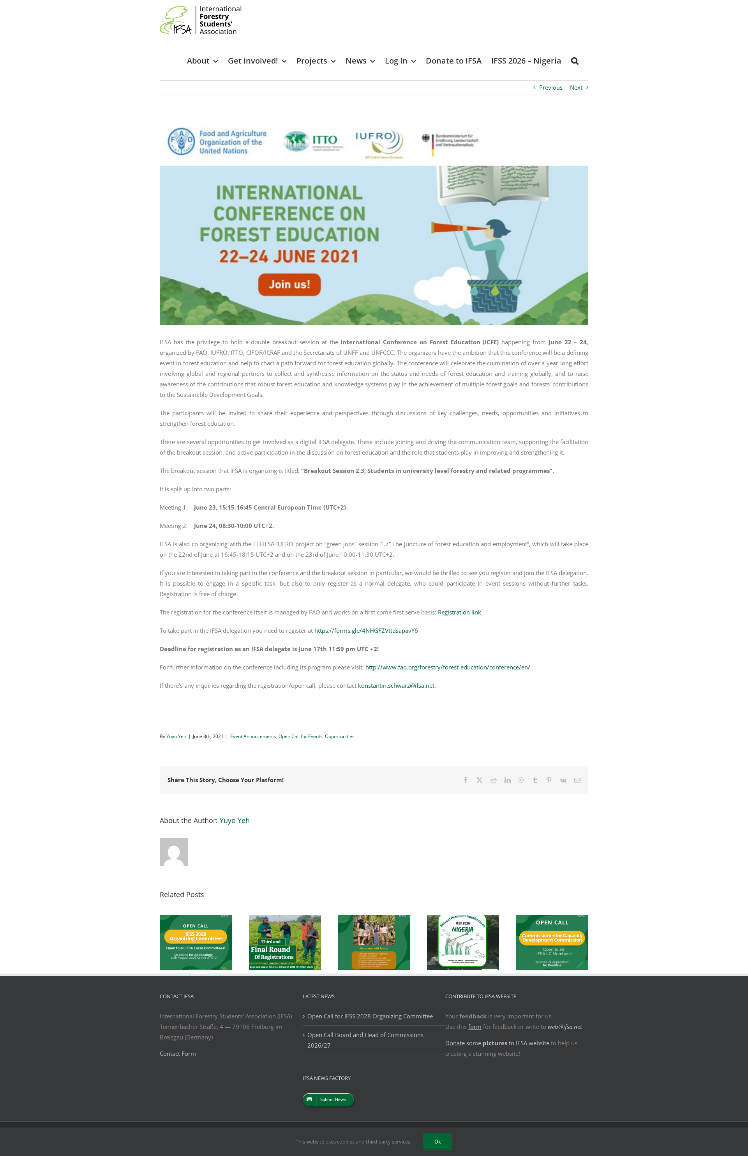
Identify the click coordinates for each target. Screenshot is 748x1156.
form (475, 1026)
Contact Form (178, 1053)
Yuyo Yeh (176, 736)
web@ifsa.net (565, 1026)
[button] (575, 60)
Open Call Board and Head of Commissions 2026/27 (365, 1040)
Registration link (459, 612)
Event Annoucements (253, 736)
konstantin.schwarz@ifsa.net (396, 685)
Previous (551, 87)
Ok (437, 1141)
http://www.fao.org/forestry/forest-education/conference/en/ (447, 667)
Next (576, 87)
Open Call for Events (301, 736)
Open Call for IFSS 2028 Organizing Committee (370, 1016)
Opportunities (340, 736)
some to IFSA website (497, 1043)
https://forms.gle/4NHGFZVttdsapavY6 (366, 630)
